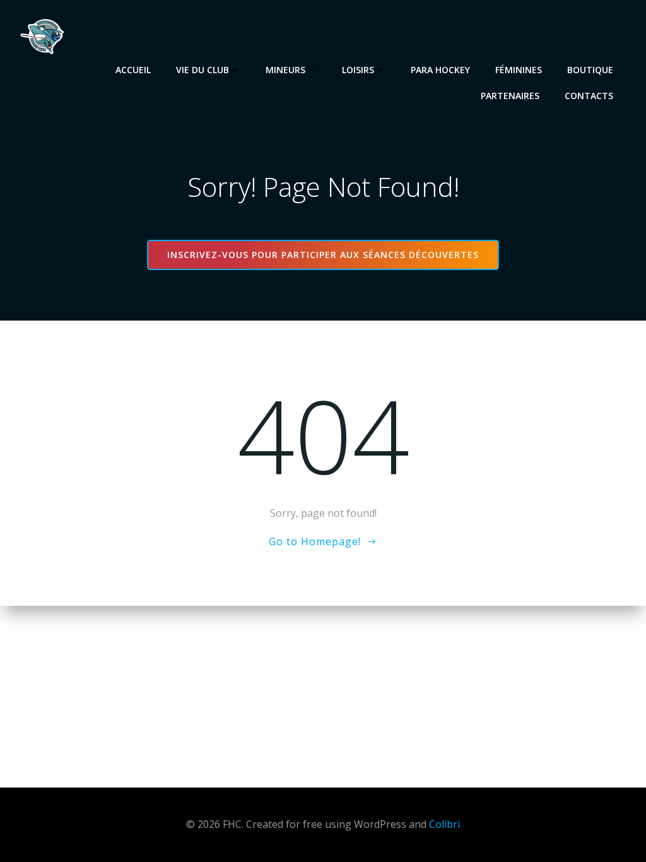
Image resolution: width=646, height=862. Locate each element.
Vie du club (202, 70)
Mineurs (285, 70)
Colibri (444, 824)
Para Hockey (440, 70)
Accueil (133, 70)
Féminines (518, 70)
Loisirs (358, 70)
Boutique (590, 70)
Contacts (589, 96)
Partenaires (510, 96)
